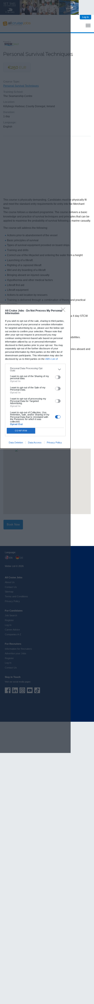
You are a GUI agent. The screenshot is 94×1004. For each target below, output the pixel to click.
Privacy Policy (54, 442)
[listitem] (35, 369)
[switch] (58, 377)
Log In (85, 17)
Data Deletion (16, 442)
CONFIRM (21, 430)
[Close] (64, 311)
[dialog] (35, 376)
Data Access (35, 442)
